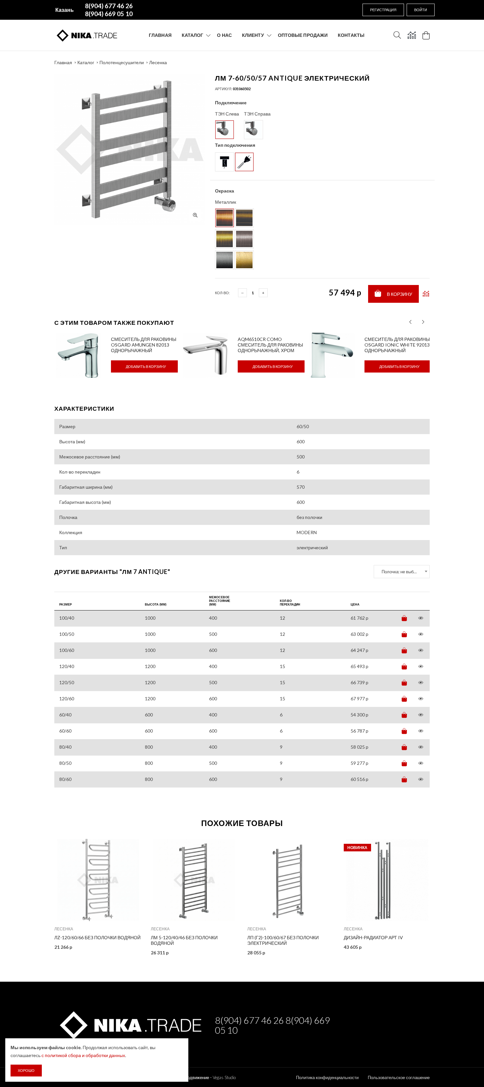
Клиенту (253, 35)
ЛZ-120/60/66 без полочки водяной (97, 937)
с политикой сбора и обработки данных (83, 1055)
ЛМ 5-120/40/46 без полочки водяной (184, 940)
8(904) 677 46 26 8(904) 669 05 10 (272, 1025)
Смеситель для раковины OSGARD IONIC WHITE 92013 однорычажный (397, 344)
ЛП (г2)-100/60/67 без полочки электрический (283, 940)
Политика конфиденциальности (327, 1077)
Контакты (351, 35)
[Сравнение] (412, 35)
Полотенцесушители (121, 62)
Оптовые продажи (303, 35)
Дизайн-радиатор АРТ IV (373, 937)
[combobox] (402, 571)
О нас (224, 35)
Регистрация (383, 10)
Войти (420, 10)
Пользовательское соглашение (399, 1077)
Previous (40, 894)
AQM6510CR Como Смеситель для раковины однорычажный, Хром (270, 344)
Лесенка (158, 62)
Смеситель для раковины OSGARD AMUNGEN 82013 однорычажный (143, 344)
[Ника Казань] (129, 1024)
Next (444, 894)
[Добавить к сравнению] (425, 294)
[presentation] (410, 322)
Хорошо (26, 1070)
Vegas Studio (224, 1077)
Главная (160, 35)
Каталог (192, 35)
